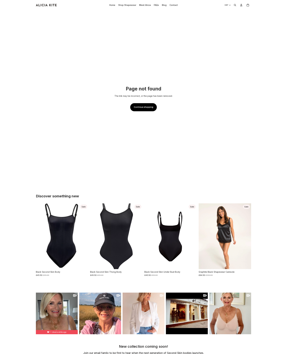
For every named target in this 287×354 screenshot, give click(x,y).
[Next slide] (83, 236)
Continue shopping (143, 107)
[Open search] (235, 5)
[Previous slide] (40, 236)
